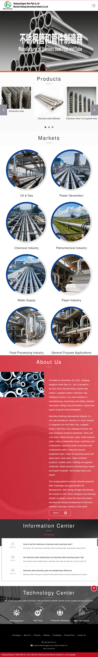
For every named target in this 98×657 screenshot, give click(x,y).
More (56, 512)
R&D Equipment (16, 620)
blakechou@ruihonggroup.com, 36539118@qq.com (50, 645)
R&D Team (38, 620)
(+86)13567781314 (50, 642)
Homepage (16, 635)
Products (37, 635)
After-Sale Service (81, 620)
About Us (27, 635)
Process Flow (69, 635)
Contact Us (81, 635)
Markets (47, 635)
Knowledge (49, 534)
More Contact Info (49, 648)
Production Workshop (60, 620)
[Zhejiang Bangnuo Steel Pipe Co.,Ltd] (49, 41)
